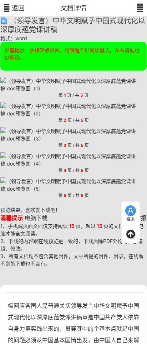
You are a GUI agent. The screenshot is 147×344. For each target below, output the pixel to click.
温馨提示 (11, 217)
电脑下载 (36, 217)
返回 (14, 8)
